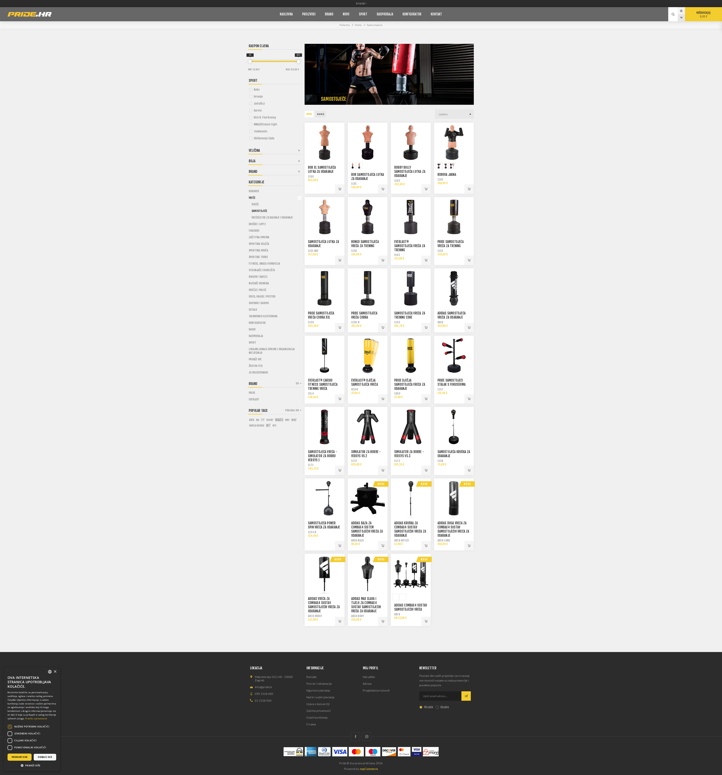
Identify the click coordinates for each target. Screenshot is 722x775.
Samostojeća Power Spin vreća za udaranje (324, 525)
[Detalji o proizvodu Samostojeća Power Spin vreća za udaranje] (324, 498)
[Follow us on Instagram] (366, 736)
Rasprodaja (256, 336)
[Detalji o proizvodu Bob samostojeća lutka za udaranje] (368, 142)
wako (279, 420)
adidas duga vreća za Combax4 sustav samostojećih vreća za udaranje (453, 529)
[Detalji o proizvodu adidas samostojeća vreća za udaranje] (454, 288)
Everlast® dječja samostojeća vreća (364, 382)
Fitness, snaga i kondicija (264, 263)
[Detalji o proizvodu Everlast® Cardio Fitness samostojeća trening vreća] (324, 356)
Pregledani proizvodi (376, 690)
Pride (252, 393)
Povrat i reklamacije (319, 683)
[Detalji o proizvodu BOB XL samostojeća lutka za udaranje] (324, 142)
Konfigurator (257, 323)
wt (268, 425)
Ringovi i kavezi (258, 277)
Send (466, 696)
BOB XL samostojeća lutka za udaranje (322, 169)
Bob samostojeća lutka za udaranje (367, 177)
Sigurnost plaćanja (318, 690)
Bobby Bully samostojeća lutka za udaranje (409, 171)
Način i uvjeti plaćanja (320, 697)
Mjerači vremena (259, 283)
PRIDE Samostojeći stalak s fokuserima (452, 382)
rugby (269, 419)
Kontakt (311, 677)
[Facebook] (355, 736)
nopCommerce (369, 768)
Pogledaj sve (292, 410)
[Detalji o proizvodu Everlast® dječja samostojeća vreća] (368, 356)
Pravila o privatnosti (36, 718)
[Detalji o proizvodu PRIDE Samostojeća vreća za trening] (454, 217)
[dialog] (32, 719)
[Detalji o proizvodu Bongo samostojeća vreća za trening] (368, 217)
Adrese (367, 683)
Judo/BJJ (259, 103)
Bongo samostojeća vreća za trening (365, 244)
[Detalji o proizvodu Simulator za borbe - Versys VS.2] (368, 427)
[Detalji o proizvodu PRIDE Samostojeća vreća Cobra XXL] (324, 288)
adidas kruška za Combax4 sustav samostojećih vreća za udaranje (410, 529)
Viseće (255, 204)
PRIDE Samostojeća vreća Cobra (364, 315)
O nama (311, 724)
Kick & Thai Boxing (265, 117)
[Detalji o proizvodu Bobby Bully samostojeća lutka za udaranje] (411, 142)
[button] (32, 765)
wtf (275, 425)
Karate (258, 110)
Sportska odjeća (259, 244)
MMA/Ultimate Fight (265, 124)
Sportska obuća (258, 250)
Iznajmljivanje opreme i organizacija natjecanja (272, 350)
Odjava (444, 707)
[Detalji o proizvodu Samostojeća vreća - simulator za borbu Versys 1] (324, 427)
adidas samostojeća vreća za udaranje (452, 315)
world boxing (256, 425)
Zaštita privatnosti (318, 710)
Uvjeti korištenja (317, 717)
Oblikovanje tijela (264, 138)
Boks (257, 89)
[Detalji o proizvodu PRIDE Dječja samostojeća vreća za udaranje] (411, 356)
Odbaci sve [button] (45, 757)
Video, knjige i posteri (262, 296)
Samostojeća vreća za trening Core (409, 315)
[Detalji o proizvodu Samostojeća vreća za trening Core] (411, 288)
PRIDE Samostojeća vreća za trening (451, 244)
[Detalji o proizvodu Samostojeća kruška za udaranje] (454, 427)
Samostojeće (259, 211)
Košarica (702, 14)
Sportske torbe (258, 257)
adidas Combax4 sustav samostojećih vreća (410, 607)
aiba (251, 420)
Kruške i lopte (257, 224)
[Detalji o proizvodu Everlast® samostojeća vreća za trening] (411, 217)
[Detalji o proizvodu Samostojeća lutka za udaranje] (324, 217)
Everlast (254, 399)
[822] (298, 61)
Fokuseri (254, 230)
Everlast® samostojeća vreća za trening (409, 246)
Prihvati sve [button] (20, 757)
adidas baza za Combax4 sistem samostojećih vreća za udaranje (367, 529)
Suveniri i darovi (259, 303)
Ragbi (252, 329)
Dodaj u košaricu (339, 189)
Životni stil (256, 366)
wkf (294, 420)
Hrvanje (258, 96)
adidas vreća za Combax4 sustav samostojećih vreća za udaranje (324, 605)
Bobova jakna (447, 175)
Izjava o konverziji (318, 704)
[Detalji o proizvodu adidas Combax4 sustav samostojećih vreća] (411, 574)
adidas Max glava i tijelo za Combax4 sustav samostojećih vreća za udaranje (366, 605)
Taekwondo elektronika (263, 316)
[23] (250, 61)
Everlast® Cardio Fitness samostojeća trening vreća (322, 384)
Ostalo (253, 309)
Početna (345, 25)
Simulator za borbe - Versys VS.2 (366, 454)
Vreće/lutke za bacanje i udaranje (272, 217)
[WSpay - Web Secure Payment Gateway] (293, 755)
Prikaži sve (255, 359)
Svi (297, 383)
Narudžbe (369, 677)
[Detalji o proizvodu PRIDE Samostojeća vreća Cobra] (368, 288)
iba (257, 419)
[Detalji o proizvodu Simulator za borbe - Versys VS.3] (411, 427)
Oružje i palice (257, 290)
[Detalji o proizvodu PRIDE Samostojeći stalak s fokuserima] (454, 356)
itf (263, 420)
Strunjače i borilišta (262, 270)
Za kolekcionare (258, 372)
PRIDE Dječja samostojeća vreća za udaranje (409, 384)
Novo (381, 484)
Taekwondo (260, 131)
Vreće (252, 198)
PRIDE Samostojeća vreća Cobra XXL (321, 315)
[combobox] (50, 672)
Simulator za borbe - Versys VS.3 (409, 454)
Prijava (684, 11)
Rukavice (254, 191)
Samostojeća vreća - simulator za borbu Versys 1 (322, 456)
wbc (287, 419)
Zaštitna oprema (259, 237)
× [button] (55, 671)
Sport (252, 342)
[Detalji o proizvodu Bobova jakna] (454, 142)
